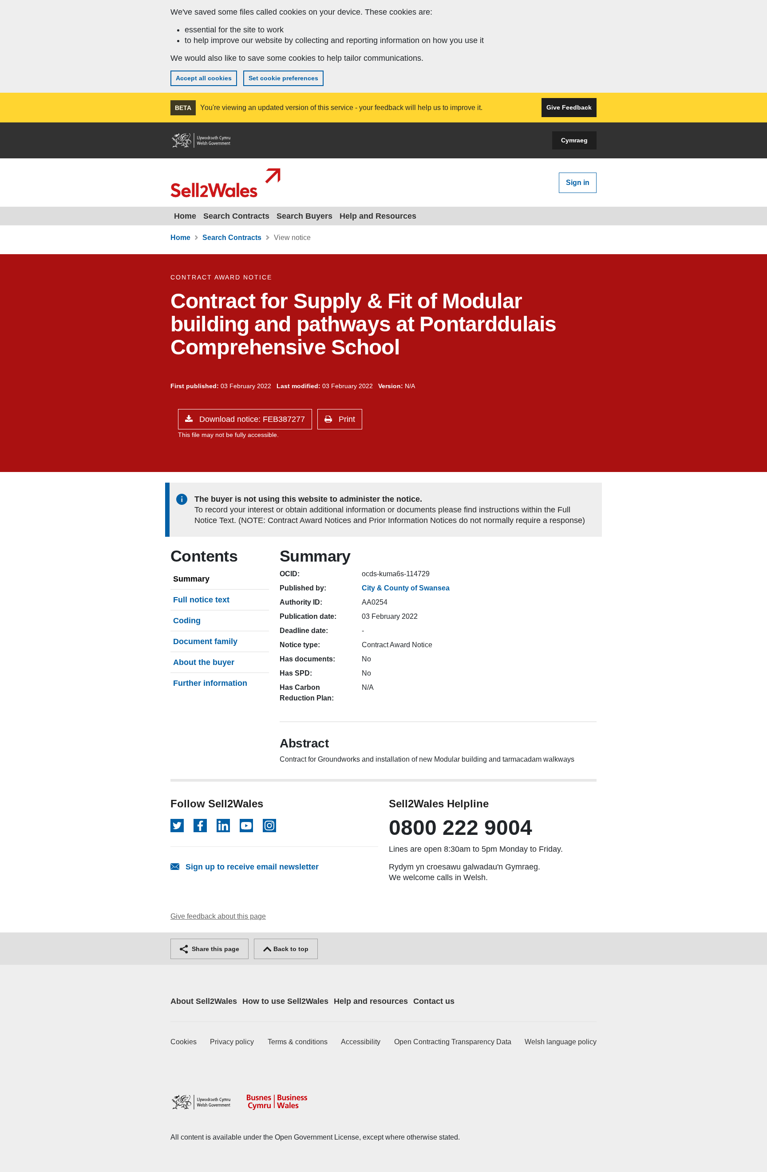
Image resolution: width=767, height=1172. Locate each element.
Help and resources (371, 1001)
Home (185, 216)
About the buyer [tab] (203, 662)
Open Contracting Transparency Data (452, 1042)
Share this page (214, 948)
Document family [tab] (205, 641)
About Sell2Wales (203, 1001)
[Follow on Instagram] (269, 825)
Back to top (290, 948)
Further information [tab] (210, 683)
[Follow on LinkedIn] (223, 825)
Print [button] (345, 419)
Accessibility (360, 1042)
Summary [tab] (191, 578)
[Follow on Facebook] (200, 825)
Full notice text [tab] (201, 599)
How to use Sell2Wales (285, 1001)
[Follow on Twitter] (177, 825)
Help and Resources (378, 216)
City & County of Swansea (406, 588)
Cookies (183, 1042)
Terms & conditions (298, 1042)
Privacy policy (232, 1042)
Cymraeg (574, 140)
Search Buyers (304, 216)
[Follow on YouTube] (246, 825)
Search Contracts (236, 216)
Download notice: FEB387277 (251, 419)
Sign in (577, 182)
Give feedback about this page (218, 916)
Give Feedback (569, 107)
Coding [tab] (187, 620)
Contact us (434, 1001)
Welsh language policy (561, 1042)
